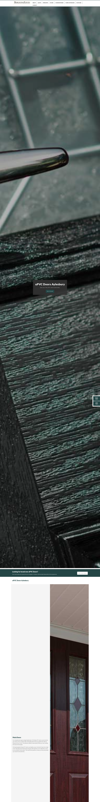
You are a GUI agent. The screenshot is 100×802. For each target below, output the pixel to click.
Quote (39, 2)
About (34, 2)
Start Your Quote (82, 573)
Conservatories (59, 2)
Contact (35, 5)
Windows (45, 2)
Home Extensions (70, 2)
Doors (51, 2)
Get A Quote (50, 291)
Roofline (79, 2)
